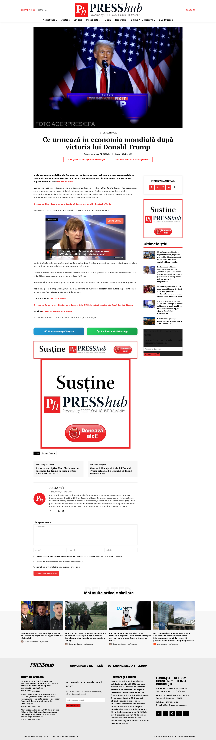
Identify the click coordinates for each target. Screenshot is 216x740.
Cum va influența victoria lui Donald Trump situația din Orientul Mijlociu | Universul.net (111, 471)
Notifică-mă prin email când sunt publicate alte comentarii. (59, 562)
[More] (174, 187)
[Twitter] (157, 187)
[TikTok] (68, 510)
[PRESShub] (40, 499)
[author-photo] (22, 641)
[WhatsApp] (162, 187)
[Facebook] (50, 510)
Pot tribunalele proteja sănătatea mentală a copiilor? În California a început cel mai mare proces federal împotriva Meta (130, 637)
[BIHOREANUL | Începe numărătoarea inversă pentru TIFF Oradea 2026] (149, 321)
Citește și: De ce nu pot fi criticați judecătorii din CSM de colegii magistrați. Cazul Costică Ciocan (83, 305)
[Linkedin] (59, 510)
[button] (43, 10)
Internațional (108, 133)
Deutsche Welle (65, 181)
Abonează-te (150, 354)
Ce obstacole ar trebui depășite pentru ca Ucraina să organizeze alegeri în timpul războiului (42, 635)
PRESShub (105, 154)
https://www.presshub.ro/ (60, 492)
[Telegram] (63, 510)
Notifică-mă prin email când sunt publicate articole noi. (58, 567)
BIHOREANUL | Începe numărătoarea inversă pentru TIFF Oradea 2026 (169, 321)
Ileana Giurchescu (31, 642)
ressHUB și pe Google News (58, 311)
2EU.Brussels (162, 644)
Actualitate (26, 691)
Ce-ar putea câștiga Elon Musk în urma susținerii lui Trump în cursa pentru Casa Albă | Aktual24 (57, 471)
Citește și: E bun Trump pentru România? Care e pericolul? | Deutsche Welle (72, 204)
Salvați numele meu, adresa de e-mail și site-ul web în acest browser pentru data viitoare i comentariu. (81, 556)
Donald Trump (48, 453)
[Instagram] (55, 510)
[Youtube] (72, 510)
